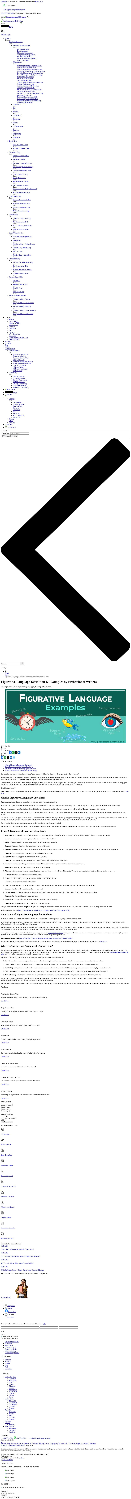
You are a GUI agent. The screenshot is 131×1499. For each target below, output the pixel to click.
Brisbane (12, 1419)
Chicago (11, 1408)
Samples (7, 341)
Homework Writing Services (22, 163)
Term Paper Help (18, 292)
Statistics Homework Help (21, 192)
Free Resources (10, 349)
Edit (44, 1324)
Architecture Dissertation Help (23, 262)
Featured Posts (16, 1244)
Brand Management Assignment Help (29, 89)
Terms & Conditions (31, 1443)
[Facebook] (10, 753)
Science (15, 112)
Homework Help (14, 152)
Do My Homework (19, 178)
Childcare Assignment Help (26, 91)
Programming (13, 214)
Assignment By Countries (17, 295)
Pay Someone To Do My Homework (25, 189)
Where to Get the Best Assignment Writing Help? (21, 770)
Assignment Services (16, 42)
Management (17, 62)
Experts (7, 1363)
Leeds (11, 1397)
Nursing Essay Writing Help (22, 255)
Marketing (16, 137)
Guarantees (12, 328)
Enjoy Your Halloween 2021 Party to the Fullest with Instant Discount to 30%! (43, 910)
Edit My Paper (18, 288)
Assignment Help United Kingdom (24, 310)
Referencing (13, 372)
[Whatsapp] (4, 6)
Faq (10, 330)
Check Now (5, 1001)
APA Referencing (19, 376)
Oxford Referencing (19, 385)
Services (7, 38)
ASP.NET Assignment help (22, 218)
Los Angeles (13, 1404)
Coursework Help (15, 196)
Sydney (11, 1413)
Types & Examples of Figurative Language (19, 767)
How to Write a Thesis (20, 145)
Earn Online (11, 389)
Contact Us (12, 336)
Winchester (12, 1379)
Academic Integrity (74, 1443)
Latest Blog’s (5, 1244)
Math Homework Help (20, 174)
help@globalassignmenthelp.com (14, 10)
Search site (5, 433)
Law (14, 108)
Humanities (16, 119)
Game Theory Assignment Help (27, 99)
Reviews (12, 327)
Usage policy (54, 1443)
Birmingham (13, 1391)
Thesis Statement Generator (22, 363)
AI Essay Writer (14, 339)
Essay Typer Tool (18, 360)
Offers (11, 421)
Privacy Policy (44, 1443)
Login (8, 35)
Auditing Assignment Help (25, 88)
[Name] (22, 663)
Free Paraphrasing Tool (20, 354)
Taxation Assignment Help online (28, 86)
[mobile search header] (2, 19)
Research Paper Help (16, 277)
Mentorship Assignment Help (26, 67)
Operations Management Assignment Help (31, 71)
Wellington (12, 1428)
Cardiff (11, 1384)
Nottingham (13, 1390)
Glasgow (12, 1386)
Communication (18, 126)
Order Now (39, 2)
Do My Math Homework (21, 185)
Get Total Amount (7, 1122)
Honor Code (63, 1443)
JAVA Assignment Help (20, 222)
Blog (6, 345)
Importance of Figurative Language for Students (20, 769)
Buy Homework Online (20, 181)
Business (16, 130)
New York (12, 1401)
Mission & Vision (14, 323)
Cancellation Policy (17, 1443)
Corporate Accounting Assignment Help (30, 93)
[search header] (6, 397)
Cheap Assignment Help (25, 53)
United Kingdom (10, 1377)
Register (3, 35)
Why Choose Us (14, 334)
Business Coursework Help (22, 200)
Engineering (17, 134)
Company (12, 399)
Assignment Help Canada (21, 299)
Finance (15, 123)
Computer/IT (17, 115)
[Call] (2, 6)
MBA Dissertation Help (20, 273)
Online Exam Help (23, 60)
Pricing (11, 419)
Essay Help (16, 240)
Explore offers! (6, 1297)
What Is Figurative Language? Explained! (18, 765)
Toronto (11, 1424)
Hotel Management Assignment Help (29, 100)
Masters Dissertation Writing (22, 270)
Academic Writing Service (21, 45)
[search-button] (21, 23)
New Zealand (9, 1426)
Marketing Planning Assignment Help (29, 66)
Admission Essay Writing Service (24, 244)
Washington (13, 1402)
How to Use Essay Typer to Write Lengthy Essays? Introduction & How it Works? (45, 938)
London (11, 1388)
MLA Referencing (19, 378)
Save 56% (4, 2)
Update (4, 1495)
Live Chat (10, 1317)
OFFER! (4, 13)
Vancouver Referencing (20, 387)
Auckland (12, 1430)
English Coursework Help (21, 203)
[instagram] (1, 1442)
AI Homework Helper (20, 369)
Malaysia (8, 1421)
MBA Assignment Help (24, 102)
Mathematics (17, 104)
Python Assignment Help (21, 229)
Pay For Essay (17, 251)
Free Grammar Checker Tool (18, 338)
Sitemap (93, 1443)
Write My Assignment (24, 56)
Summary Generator (19, 365)
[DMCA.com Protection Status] (11, 1445)
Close (15, 436)
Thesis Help (13, 141)
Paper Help (16, 281)
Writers (11, 319)
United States (9, 1399)
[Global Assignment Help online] (15, 17)
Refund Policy (5, 1443)
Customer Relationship (24, 95)
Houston (12, 1406)
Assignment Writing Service (26, 55)
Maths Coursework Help (21, 211)
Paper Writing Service (20, 284)
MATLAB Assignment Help (22, 225)
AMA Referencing (19, 382)
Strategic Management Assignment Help (30, 82)
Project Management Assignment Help (29, 75)
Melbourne (12, 1412)
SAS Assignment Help (24, 80)
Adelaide (12, 1417)
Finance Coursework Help (21, 207)
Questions (8, 343)
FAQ (14, 411)
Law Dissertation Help (20, 266)
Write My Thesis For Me (21, 148)
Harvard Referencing (20, 380)
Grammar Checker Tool (20, 358)
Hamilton (12, 1432)
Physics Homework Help (21, 156)
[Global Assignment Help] (12, 21)
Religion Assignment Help (25, 78)
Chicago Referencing (20, 384)
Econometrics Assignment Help (27, 97)
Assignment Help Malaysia (22, 306)
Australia (8, 1410)
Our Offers (8, 1369)
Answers (12, 423)
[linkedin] (19, 753)
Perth (10, 1415)
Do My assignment (23, 49)
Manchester (12, 1380)
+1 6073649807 (8, 1438)
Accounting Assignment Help (26, 58)
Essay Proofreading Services (22, 236)
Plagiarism (11, 1306)
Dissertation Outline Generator (23, 361)
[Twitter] (16, 753)
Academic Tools (14, 350)
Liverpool (12, 1393)
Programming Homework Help (23, 167)
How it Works (13, 325)
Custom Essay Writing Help (22, 248)
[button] (2, 1301)
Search (7, 436)
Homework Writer (19, 159)
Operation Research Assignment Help (29, 69)
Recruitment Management (25, 77)
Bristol (11, 1382)
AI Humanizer (17, 371)
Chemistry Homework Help (22, 170)
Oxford (11, 1395)
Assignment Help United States (23, 314)
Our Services (13, 321)
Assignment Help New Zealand (23, 303)
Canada (7, 1423)
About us (12, 332)
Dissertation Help (14, 259)
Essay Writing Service (16, 233)
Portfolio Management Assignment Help (30, 73)
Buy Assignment (22, 51)
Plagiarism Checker (19, 356)
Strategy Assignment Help (25, 84)
